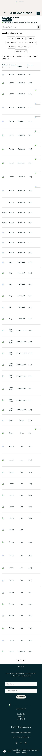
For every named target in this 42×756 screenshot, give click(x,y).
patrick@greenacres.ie (23, 727)
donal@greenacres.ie (23, 732)
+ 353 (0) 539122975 (23, 737)
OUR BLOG (21, 667)
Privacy (24, 753)
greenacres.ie (21, 709)
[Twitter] (26, 743)
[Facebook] (21, 743)
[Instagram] (16, 743)
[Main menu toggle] (38, 13)
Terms (18, 753)
